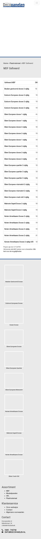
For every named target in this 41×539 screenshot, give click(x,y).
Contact (9, 510)
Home (5, 63)
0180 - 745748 (9, 530)
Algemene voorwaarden (15, 512)
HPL (7, 496)
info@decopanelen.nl (14, 532)
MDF (8, 491)
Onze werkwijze (12, 507)
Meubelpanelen (11, 493)
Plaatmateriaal (15, 63)
